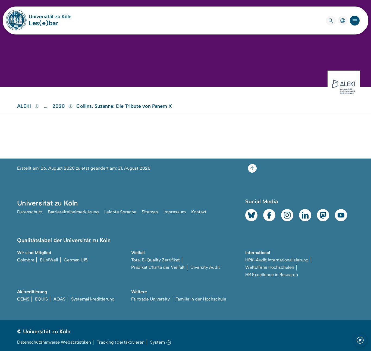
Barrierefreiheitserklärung (73, 211)
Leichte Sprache (120, 211)
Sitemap (150, 211)
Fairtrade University (150, 299)
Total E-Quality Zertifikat (155, 260)
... (46, 106)
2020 (59, 106)
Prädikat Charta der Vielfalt (158, 267)
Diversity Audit (205, 267)
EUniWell (49, 260)
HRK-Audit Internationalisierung (277, 260)
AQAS (59, 299)
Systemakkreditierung (93, 299)
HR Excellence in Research (271, 274)
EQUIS (41, 299)
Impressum (175, 211)
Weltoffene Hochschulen (269, 267)
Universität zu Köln (50, 16)
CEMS (23, 299)
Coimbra (25, 260)
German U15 (76, 260)
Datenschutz (29, 211)
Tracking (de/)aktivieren (120, 342)
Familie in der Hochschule (200, 299)
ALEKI (24, 106)
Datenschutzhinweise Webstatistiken (54, 342)
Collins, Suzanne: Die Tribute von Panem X (124, 106)
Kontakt (198, 211)
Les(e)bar (43, 23)
